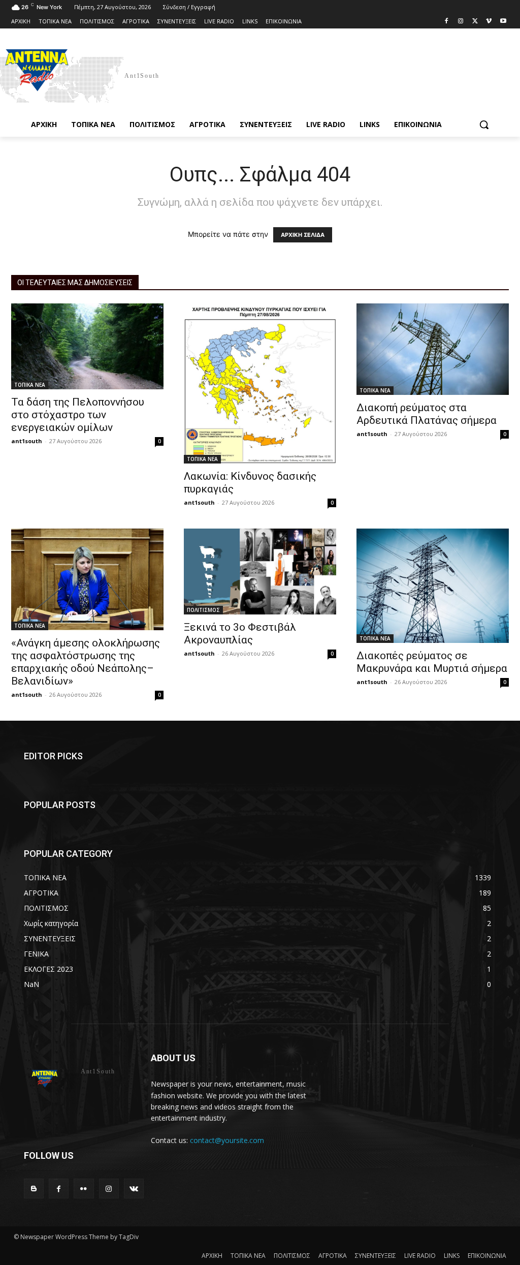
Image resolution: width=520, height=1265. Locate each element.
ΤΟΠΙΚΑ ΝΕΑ (29, 384)
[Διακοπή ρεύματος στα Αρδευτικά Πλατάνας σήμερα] (432, 349)
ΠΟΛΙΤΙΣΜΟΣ (203, 609)
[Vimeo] (489, 21)
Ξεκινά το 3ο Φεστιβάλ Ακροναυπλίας (240, 633)
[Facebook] (446, 21)
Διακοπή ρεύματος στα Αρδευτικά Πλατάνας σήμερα (426, 414)
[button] (484, 124)
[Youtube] (503, 21)
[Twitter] (475, 21)
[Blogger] (34, 1188)
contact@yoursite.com (227, 1140)
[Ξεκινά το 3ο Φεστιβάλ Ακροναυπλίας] (260, 571)
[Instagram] (461, 21)
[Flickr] (83, 1188)
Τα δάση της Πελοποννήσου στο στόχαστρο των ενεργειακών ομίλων (77, 415)
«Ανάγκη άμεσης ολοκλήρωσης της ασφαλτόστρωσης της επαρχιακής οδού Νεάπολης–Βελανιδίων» (85, 662)
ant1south (26, 441)
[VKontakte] (134, 1188)
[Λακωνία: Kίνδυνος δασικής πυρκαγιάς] (260, 383)
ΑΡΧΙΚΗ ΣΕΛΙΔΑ (302, 234)
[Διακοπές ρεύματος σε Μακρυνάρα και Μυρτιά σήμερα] (432, 586)
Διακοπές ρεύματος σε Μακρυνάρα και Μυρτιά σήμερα (431, 662)
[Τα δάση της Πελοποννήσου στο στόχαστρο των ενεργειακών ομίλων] (87, 346)
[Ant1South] (72, 75)
